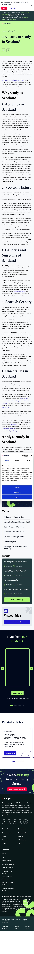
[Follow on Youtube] (15, 822)
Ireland (4, 843)
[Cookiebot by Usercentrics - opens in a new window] (21, 456)
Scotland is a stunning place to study (13, 80)
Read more (9, 753)
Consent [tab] (6, 460)
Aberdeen (13, 424)
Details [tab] (17, 460)
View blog (16, 622)
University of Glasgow (14, 401)
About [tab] (28, 460)
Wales (4, 836)
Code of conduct (7, 868)
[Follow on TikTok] (26, 822)
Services (20, 836)
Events (20, 843)
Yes (4, 8)
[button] (31, 668)
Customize (16, 492)
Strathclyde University (8, 429)
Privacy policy (17, 927)
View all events (16, 600)
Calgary (4, 19)
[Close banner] (31, 455)
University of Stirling (20, 291)
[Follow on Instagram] (20, 822)
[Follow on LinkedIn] (4, 822)
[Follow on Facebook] (9, 822)
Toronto (25, 17)
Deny (17, 497)
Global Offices (6, 861)
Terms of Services (5, 927)
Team (3, 857)
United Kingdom (7, 833)
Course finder (22, 833)
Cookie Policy (27, 927)
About (4, 854)
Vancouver (12, 19)
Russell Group (6, 407)
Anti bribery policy (8, 864)
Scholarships (22, 840)
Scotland (5, 840)
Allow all (17, 487)
